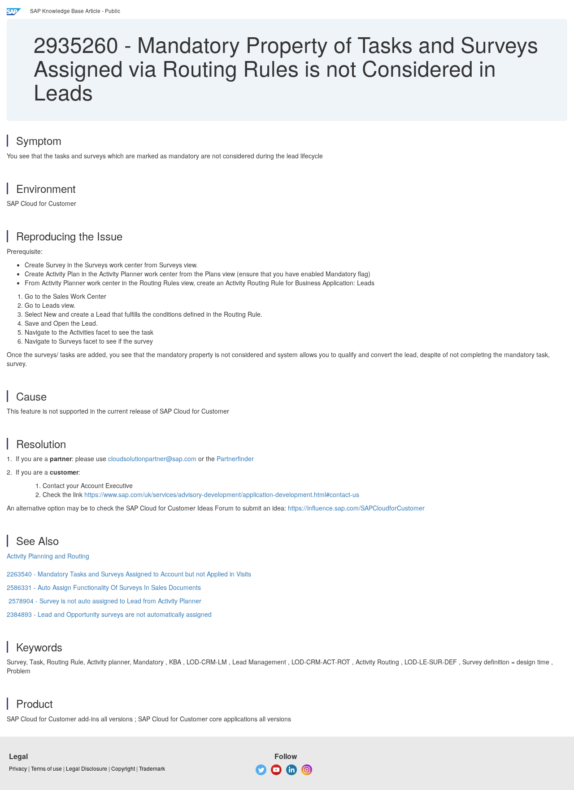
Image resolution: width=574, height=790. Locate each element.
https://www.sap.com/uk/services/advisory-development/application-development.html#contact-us (221, 494)
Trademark (152, 768)
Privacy (18, 768)
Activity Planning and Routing (48, 555)
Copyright (123, 768)
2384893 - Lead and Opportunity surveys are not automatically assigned (109, 614)
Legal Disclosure (86, 768)
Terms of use (46, 768)
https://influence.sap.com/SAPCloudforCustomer (356, 507)
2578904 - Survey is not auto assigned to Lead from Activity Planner (105, 600)
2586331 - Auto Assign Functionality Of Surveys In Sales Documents (104, 587)
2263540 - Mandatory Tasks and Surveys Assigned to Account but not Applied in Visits (129, 573)
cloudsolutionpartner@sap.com (152, 458)
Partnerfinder (235, 458)
